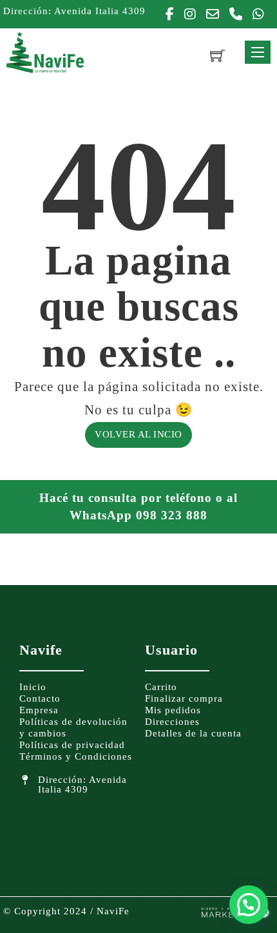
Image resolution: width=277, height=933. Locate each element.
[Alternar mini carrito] (217, 55)
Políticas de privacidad (72, 745)
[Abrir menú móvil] (257, 52)
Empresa (39, 710)
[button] (248, 904)
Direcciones (172, 722)
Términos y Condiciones (75, 756)
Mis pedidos (173, 710)
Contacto (40, 698)
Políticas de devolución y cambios (73, 727)
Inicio (32, 687)
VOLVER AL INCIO (138, 434)
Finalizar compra (184, 698)
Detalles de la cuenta (193, 733)
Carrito (161, 687)
